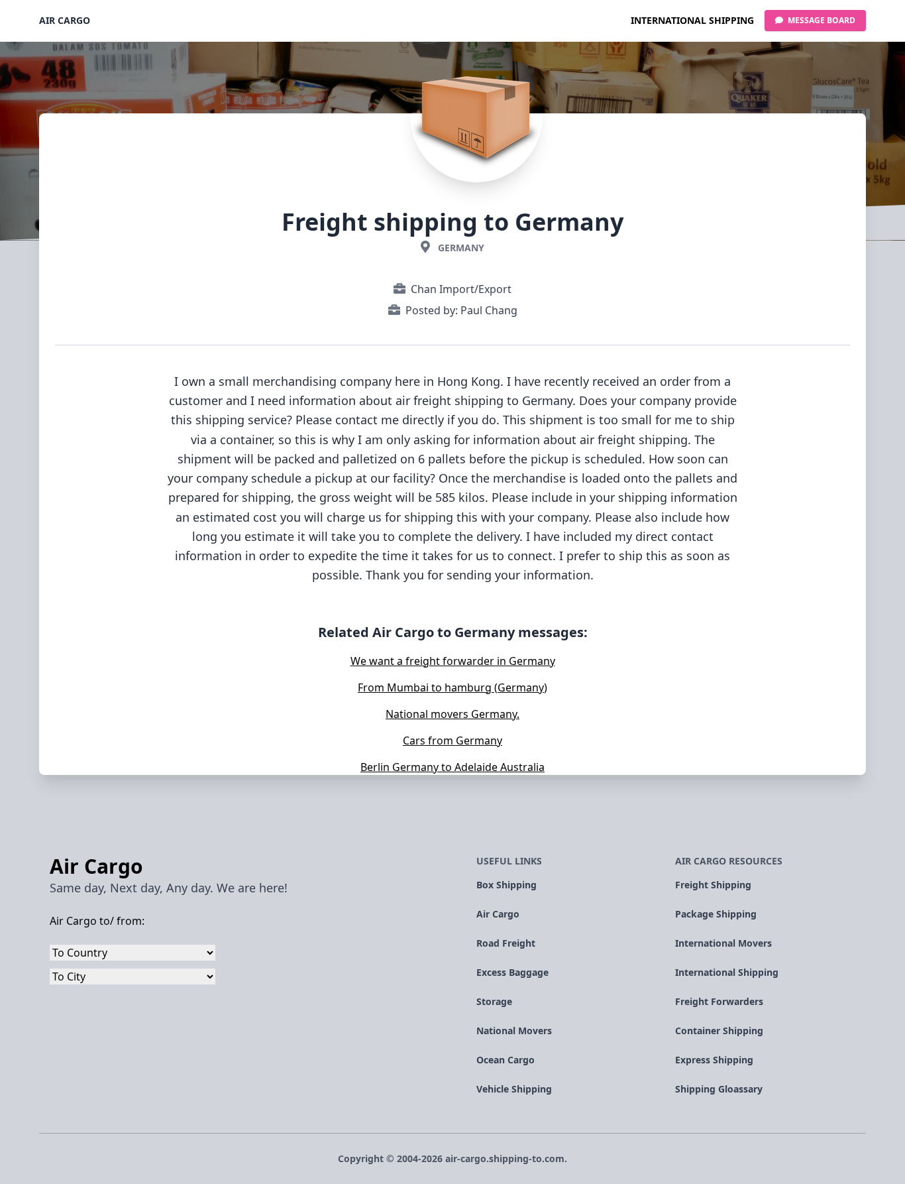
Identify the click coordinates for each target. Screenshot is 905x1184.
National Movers (514, 1030)
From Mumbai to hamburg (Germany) (452, 687)
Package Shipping (716, 914)
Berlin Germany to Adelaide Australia (452, 767)
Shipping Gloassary (719, 1089)
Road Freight (505, 943)
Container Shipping (719, 1030)
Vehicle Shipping (514, 1089)
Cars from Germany (452, 740)
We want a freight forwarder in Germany (452, 661)
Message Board (820, 20)
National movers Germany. (452, 714)
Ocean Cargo (505, 1059)
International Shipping (692, 20)
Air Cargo (64, 20)
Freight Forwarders (719, 1001)
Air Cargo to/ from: (97, 921)
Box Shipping (506, 884)
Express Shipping (714, 1059)
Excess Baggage (512, 972)
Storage (494, 1001)
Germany (461, 247)
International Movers (723, 943)
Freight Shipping (713, 884)
